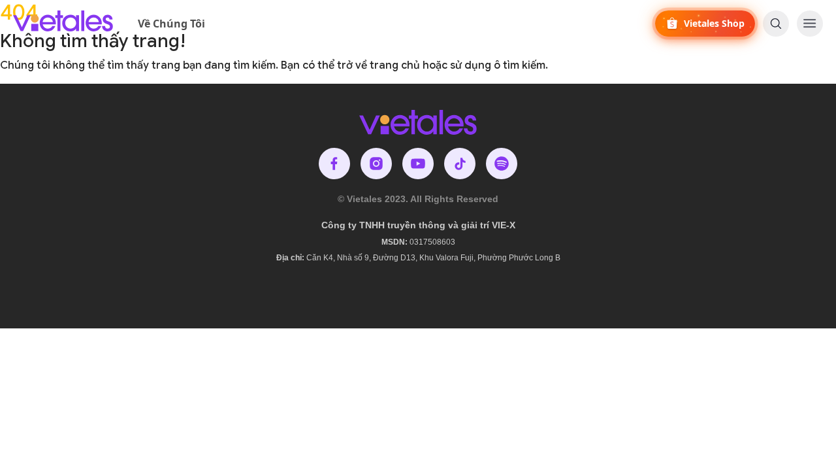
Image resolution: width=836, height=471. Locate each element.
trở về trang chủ (378, 65)
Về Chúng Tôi (171, 23)
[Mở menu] (810, 23)
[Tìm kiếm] (776, 23)
